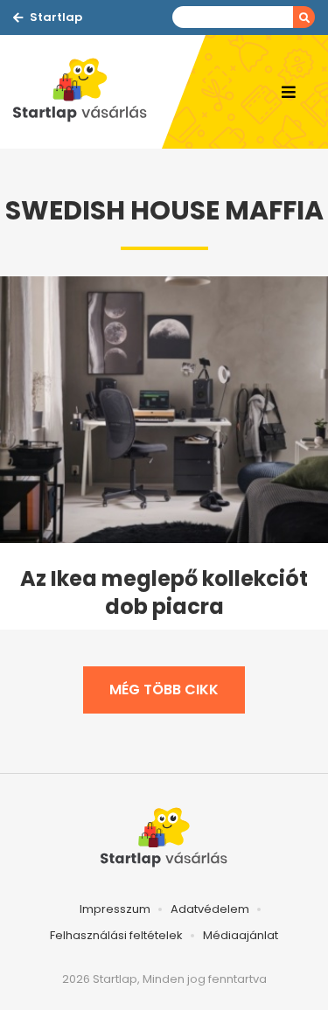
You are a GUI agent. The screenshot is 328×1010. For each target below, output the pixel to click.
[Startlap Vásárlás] (87, 92)
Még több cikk (164, 689)
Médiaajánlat (240, 935)
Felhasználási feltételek (116, 935)
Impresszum (115, 909)
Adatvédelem (210, 909)
